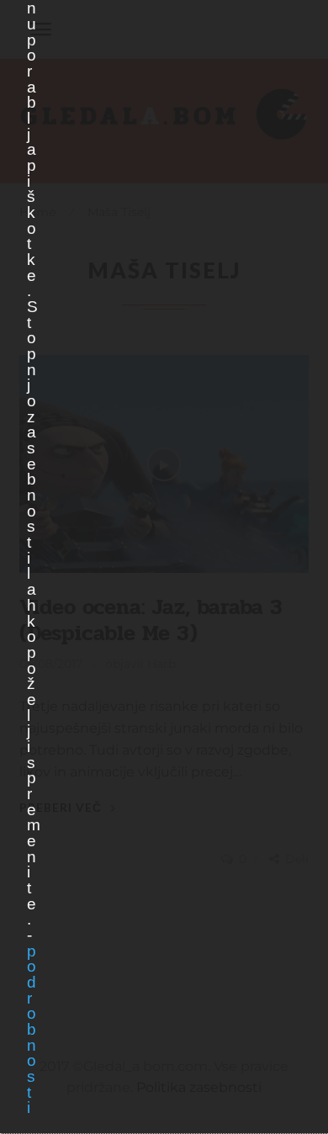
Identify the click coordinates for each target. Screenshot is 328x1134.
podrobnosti (31, 1029)
